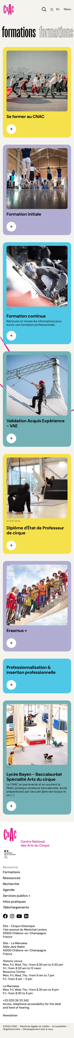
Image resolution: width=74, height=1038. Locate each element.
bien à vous (47, 1029)
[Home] (8, 9)
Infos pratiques (14, 901)
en (57, 9)
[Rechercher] (44, 9)
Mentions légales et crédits (34, 1026)
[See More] (11, 129)
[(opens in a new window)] (5, 916)
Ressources (11, 878)
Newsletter (10, 1015)
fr (52, 9)
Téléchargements (16, 907)
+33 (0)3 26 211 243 (16, 1000)
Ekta (17, 1029)
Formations (11, 872)
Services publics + (16, 896)
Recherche (11, 884)
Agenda (9, 890)
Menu (67, 9)
